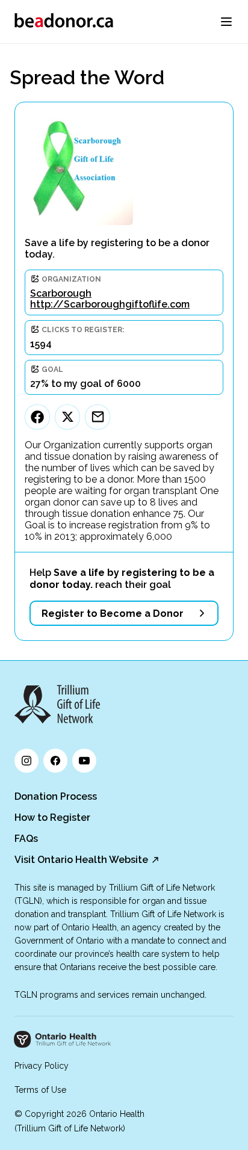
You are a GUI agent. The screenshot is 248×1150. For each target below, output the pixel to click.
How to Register (52, 817)
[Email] (97, 417)
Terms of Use (40, 1090)
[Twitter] (67, 417)
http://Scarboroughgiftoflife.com (110, 304)
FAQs (26, 838)
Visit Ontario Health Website (81, 859)
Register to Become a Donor (113, 613)
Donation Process (55, 796)
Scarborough (60, 293)
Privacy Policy (41, 1066)
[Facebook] (37, 417)
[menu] (226, 21)
